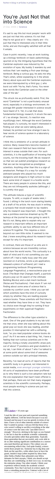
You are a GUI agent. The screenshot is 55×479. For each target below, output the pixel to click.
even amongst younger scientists (33, 367)
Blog (13, 2)
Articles (22, 2)
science (23, 27)
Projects (32, 2)
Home (6, 2)
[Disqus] (27, 439)
